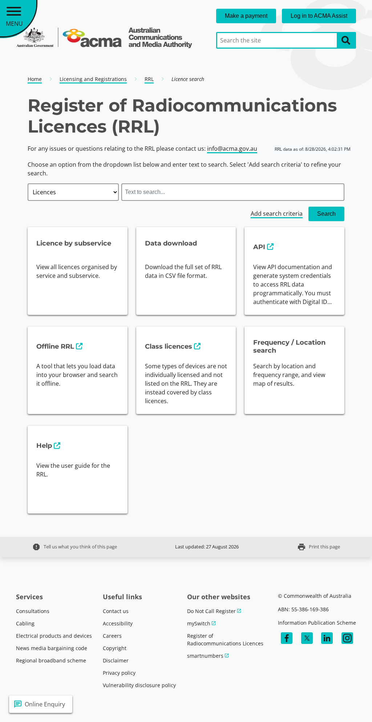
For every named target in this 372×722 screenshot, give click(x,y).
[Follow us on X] (307, 638)
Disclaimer (116, 660)
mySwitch (198, 623)
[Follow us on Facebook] (286, 638)
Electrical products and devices (54, 635)
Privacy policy (119, 672)
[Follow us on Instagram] (347, 638)
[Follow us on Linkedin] (327, 638)
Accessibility (118, 623)
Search (326, 214)
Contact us (116, 611)
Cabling (25, 623)
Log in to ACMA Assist (319, 16)
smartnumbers (205, 655)
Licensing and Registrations (93, 79)
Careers (112, 635)
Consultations (32, 611)
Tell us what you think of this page (74, 547)
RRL (149, 79)
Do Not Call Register (211, 611)
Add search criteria (277, 214)
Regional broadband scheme (51, 660)
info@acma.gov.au (232, 149)
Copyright (114, 648)
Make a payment (246, 16)
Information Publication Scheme (317, 622)
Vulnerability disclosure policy (139, 685)
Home (35, 79)
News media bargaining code (51, 648)
